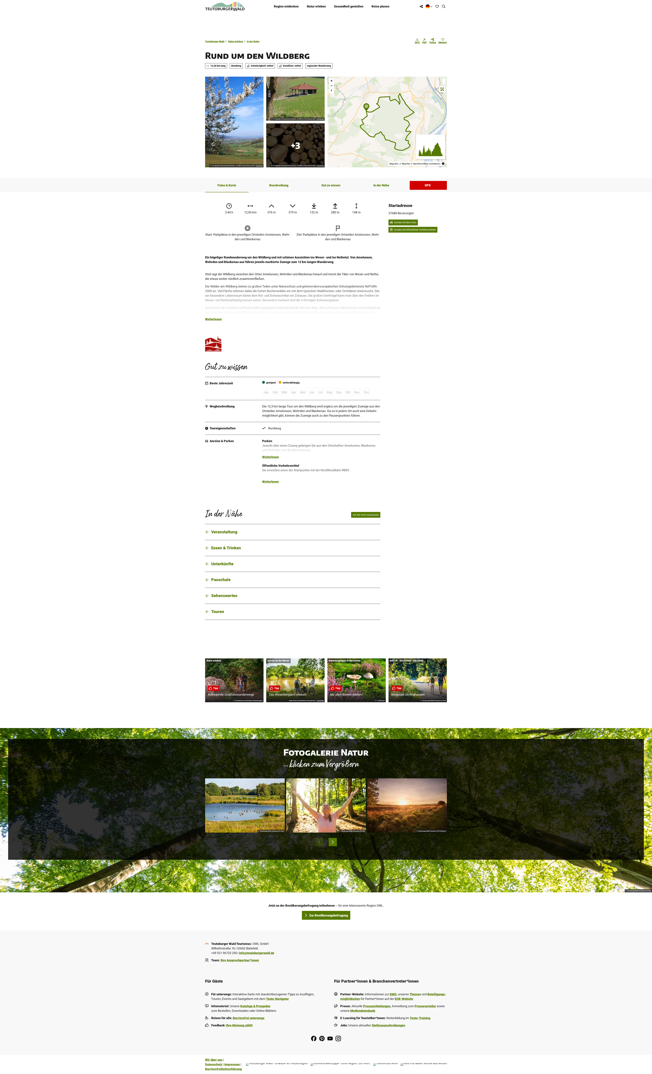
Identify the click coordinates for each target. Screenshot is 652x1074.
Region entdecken (286, 6)
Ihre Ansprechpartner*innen (240, 960)
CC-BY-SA (259, 166)
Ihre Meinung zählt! (239, 1025)
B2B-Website (404, 999)
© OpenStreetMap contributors (425, 163)
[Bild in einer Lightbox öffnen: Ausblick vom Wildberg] (234, 122)
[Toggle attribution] (443, 164)
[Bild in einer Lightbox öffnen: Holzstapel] (295, 145)
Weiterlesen (213, 319)
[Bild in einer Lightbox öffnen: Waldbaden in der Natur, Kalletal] (326, 805)
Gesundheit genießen (348, 6)
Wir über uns (213, 1060)
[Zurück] (319, 842)
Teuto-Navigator (277, 999)
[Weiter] (333, 842)
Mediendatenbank (362, 1010)
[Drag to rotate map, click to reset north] (331, 90)
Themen (415, 994)
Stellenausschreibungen (388, 1025)
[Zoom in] (331, 80)
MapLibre (394, 163)
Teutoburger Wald (214, 41)
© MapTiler (405, 163)
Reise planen (380, 6)
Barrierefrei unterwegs (248, 1018)
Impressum (232, 1064)
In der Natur (253, 41)
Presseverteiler (425, 1006)
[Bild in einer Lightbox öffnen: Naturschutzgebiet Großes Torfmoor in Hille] (407, 805)
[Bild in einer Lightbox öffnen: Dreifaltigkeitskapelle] (295, 99)
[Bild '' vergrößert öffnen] (213, 343)
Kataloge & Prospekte (255, 1006)
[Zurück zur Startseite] (225, 6)
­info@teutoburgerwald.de (256, 953)
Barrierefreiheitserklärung (223, 1069)
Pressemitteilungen (376, 1006)
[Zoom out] (331, 85)
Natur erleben (316, 6)
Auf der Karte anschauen (366, 514)
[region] (387, 122)
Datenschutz (213, 1064)
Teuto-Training (420, 1018)
